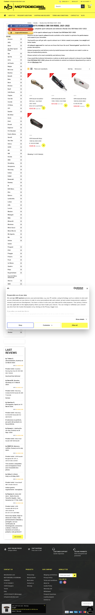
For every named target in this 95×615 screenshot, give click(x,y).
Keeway (10, 182)
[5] (22, 366)
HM (9, 153)
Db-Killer (11, 115)
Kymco (10, 195)
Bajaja (10, 66)
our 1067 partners (19, 298)
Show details (80, 319)
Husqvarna (11, 166)
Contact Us (75, 15)
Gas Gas (10, 140)
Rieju (9, 269)
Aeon (9, 45)
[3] (19, 366)
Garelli (10, 137)
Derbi (9, 118)
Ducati (10, 124)
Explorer (10, 127)
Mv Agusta (11, 234)
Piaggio (10, 253)
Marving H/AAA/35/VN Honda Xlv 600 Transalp (14, 393)
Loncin (10, 208)
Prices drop (30, 575)
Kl (8, 185)
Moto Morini (12, 231)
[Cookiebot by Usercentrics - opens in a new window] (75, 288)
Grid (28, 69)
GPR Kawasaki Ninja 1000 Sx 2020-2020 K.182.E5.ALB (80, 101)
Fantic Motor (12, 134)
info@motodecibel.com (17, 1)
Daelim (10, 111)
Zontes (10, 332)
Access (10, 39)
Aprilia (10, 56)
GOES (9, 147)
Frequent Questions (24, 15)
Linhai (10, 202)
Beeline (10, 73)
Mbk (9, 218)
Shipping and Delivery (42, 15)
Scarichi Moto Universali (12, 276)
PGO (9, 250)
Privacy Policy (48, 577)
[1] (16, 366)
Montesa (10, 224)
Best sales (30, 580)
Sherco (10, 280)
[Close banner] (87, 288)
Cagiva (10, 95)
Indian (10, 173)
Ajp (9, 53)
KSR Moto (11, 189)
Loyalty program (49, 597)
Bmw (9, 82)
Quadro (10, 266)
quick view (44, 76)
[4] (21, 366)
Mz (9, 237)
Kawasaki (11, 179)
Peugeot (10, 247)
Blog (83, 15)
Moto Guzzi (11, 227)
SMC (9, 284)
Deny (20, 325)
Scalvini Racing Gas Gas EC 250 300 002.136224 (14, 371)
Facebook (61, 582)
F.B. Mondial (12, 131)
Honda (10, 156)
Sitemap (29, 586)
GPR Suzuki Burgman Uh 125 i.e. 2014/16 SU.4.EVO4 (14, 458)
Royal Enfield (12, 273)
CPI (9, 108)
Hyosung (10, 169)
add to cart (43, 108)
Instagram (65, 582)
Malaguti (10, 215)
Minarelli (11, 221)
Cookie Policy (48, 586)
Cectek (10, 102)
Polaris (10, 256)
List (31, 69)
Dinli (9, 121)
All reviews (17, 537)
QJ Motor (11, 263)
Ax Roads (11, 63)
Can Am (10, 98)
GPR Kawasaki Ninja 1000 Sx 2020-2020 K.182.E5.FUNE (35, 141)
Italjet (10, 176)
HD (9, 150)
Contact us (8, 569)
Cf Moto (10, 105)
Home (5, 15)
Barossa (10, 69)
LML (9, 205)
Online (10, 240)
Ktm (9, 192)
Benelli (10, 76)
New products (31, 577)
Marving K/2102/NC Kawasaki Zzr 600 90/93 (13, 415)
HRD (9, 160)
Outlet (10, 244)
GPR (30, 95)
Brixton (10, 86)
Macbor (10, 211)
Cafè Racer (11, 92)
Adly (9, 42)
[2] (18, 366)
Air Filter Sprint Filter (13, 49)
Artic (9, 60)
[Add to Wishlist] (44, 80)
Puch (9, 260)
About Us (11, 15)
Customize (46, 325)
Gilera (10, 144)
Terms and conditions (60, 15)
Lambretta (11, 198)
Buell (9, 89)
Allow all (74, 325)
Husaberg (11, 163)
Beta (9, 79)
